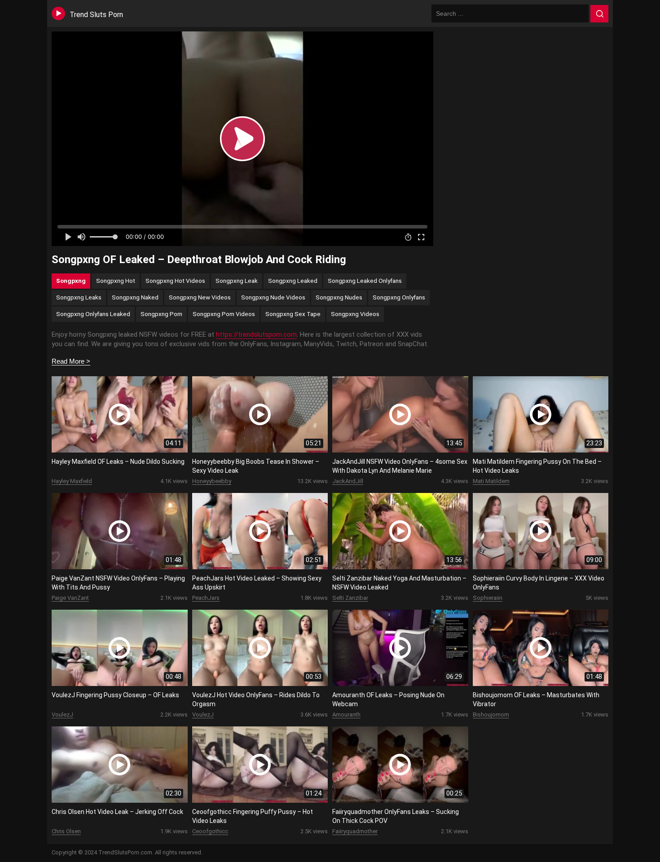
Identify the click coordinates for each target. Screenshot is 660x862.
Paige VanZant (70, 597)
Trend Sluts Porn (96, 14)
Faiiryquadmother (355, 831)
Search (599, 14)
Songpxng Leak (237, 280)
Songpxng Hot (115, 280)
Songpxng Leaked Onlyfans (365, 280)
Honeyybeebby (211, 481)
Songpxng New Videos (200, 297)
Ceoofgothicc (210, 831)
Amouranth (346, 714)
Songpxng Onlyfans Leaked (93, 313)
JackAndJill (347, 481)
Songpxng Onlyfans (399, 297)
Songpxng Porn (161, 313)
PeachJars (206, 597)
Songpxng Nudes (339, 297)
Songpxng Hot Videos (175, 280)
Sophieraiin (487, 597)
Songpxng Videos (355, 313)
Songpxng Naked (135, 297)
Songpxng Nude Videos (273, 297)
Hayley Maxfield (72, 481)
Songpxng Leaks (78, 297)
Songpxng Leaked (292, 280)
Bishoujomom (491, 714)
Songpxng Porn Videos (224, 313)
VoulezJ (62, 714)
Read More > (71, 361)
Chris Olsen (66, 831)
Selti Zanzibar (350, 597)
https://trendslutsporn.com (256, 334)
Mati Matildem (491, 481)
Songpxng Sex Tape (293, 313)
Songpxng (71, 280)
